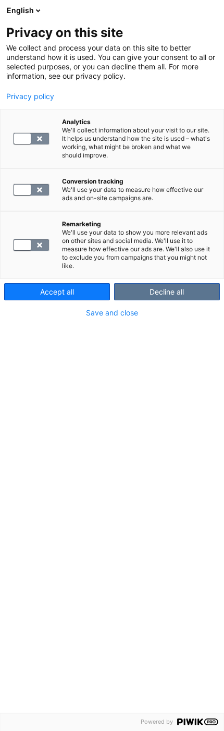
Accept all (57, 291)
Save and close (112, 313)
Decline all (167, 291)
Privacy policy (30, 96)
